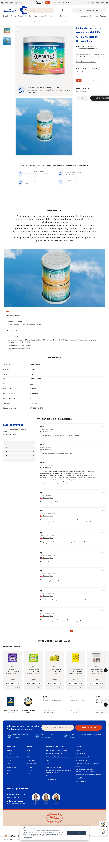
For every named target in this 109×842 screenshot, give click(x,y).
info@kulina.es (15, 801)
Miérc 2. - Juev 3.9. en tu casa (86, 68)
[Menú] (106, 822)
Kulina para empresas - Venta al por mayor (87, 764)
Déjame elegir (27, 837)
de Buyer (30, 770)
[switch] (103, 833)
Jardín (9, 760)
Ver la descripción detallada (86, 62)
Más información (38, 836)
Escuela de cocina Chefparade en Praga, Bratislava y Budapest (86, 770)
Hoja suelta (34, 393)
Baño (9, 763)
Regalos (103, 16)
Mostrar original (47, 431)
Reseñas (78, 750)
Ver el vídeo (32, 92)
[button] (12, 683)
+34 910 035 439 (16, 795)
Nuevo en (94, 16)
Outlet (9, 774)
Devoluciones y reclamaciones (56, 750)
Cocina (9, 750)
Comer (9, 753)
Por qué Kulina (80, 778)
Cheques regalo (51, 779)
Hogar (9, 770)
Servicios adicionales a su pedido (57, 757)
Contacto (49, 776)
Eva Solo (29, 774)
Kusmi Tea (33, 403)
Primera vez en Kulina (82, 757)
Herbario (33, 388)
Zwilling (29, 767)
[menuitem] (6, 16)
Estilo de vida (12, 767)
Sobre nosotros (80, 781)
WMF (28, 750)
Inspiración (84, 16)
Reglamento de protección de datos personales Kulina (58, 771)
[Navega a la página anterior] (68, 631)
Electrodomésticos (13, 757)
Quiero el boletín (88, 727)
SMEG (29, 757)
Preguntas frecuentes (82, 760)
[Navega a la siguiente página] (78, 631)
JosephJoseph (31, 763)
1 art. (31, 384)
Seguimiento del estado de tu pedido (88, 774)
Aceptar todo (76, 833)
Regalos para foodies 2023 (55, 753)
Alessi (29, 753)
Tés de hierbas (35, 364)
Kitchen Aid (31, 760)
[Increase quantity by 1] (86, 98)
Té (30, 398)
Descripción (7, 839)
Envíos (48, 763)
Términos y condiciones (54, 767)
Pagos (48, 760)
